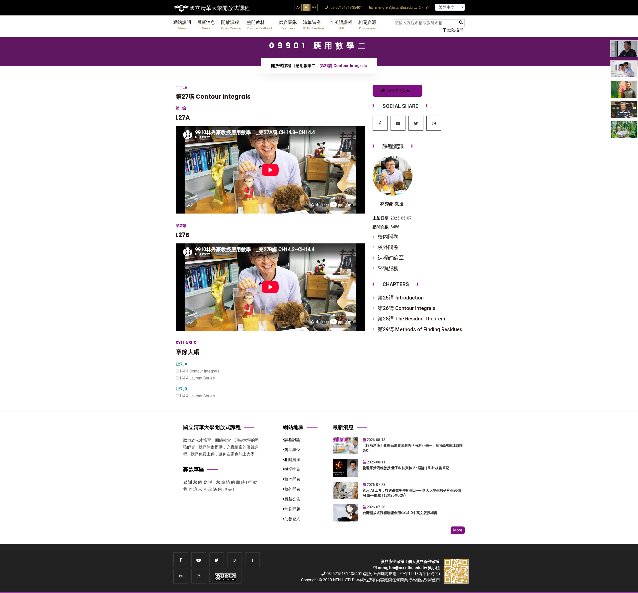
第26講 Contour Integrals (406, 308)
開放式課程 (281, 65)
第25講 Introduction (401, 298)
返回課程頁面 (397, 90)
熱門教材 (260, 25)
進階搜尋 (454, 30)
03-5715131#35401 (345, 7)
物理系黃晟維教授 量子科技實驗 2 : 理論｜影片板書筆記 (406, 467)
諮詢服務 (388, 268)
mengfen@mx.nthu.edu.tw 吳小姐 (401, 7)
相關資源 (367, 25)
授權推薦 (292, 469)
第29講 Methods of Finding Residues (420, 329)
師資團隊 (288, 25)
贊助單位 (292, 449)
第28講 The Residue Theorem (411, 319)
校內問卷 (388, 237)
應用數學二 (306, 65)
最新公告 (292, 499)
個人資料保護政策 (424, 561)
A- (298, 7)
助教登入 (292, 519)
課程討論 (292, 439)
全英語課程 (341, 25)
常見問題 (292, 509)
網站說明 (182, 25)
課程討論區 (391, 258)
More (457, 530)
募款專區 (193, 469)
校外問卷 (388, 247)
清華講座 (313, 25)
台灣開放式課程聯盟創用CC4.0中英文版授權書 (400, 512)
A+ (314, 7)
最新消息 (206, 25)
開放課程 (231, 25)
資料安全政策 (393, 561)
